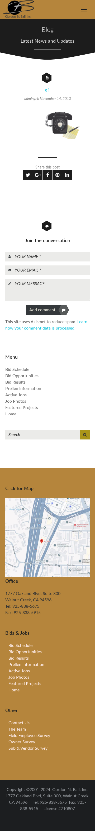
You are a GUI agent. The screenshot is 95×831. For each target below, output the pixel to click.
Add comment (42, 310)
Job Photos (15, 401)
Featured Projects (21, 408)
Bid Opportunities (22, 376)
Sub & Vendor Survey (28, 748)
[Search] (85, 434)
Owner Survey (21, 742)
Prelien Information (23, 388)
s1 (47, 90)
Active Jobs (16, 395)
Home (10, 414)
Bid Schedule (17, 369)
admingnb (32, 99)
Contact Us (19, 723)
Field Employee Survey (29, 736)
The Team (17, 729)
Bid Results (15, 382)
